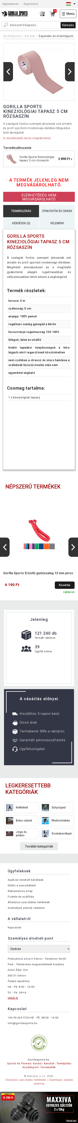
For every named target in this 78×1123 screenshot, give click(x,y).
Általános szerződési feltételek (29, 902)
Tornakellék (48, 1067)
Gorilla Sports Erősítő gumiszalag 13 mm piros (38, 573)
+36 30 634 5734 (19, 1017)
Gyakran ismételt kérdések (26, 879)
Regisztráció (31, 3)
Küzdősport (30, 1067)
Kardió (37, 1063)
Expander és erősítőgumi (56, 36)
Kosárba (64, 585)
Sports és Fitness (19, 1063)
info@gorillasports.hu (22, 1023)
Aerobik (30, 36)
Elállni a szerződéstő (22, 885)
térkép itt (13, 997)
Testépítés (64, 1063)
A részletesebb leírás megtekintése (27, 138)
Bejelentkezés (11, 3)
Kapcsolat (14, 927)
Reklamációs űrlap (20, 891)
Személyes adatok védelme (26, 907)
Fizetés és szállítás (21, 896)
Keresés (68, 25)
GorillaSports (12, 36)
